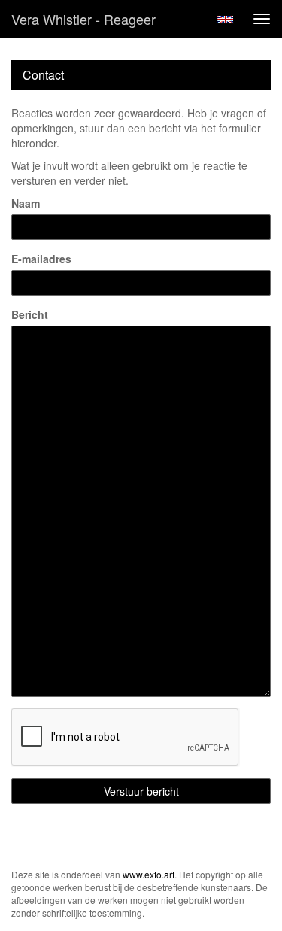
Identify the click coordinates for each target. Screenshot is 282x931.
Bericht (29, 314)
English (225, 19)
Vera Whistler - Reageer (83, 19)
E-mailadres (41, 258)
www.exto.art (148, 874)
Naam (25, 203)
